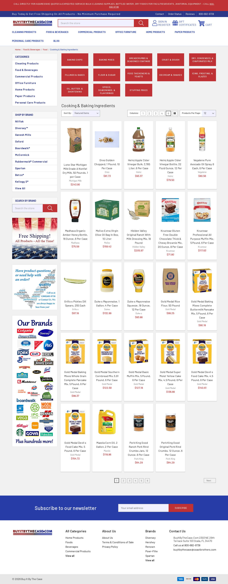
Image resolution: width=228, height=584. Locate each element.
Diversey (150, 537)
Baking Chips (75, 59)
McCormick (22, 154)
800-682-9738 (206, 13)
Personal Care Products (28, 40)
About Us (107, 537)
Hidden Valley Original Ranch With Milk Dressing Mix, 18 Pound (139, 236)
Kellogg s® (22, 181)
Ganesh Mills (23, 134)
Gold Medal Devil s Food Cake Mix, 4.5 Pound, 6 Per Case (202, 376)
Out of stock (75, 182)
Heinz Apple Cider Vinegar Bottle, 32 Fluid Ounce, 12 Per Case (170, 166)
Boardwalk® (22, 148)
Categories (22, 56)
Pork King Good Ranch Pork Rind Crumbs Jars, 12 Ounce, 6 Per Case (138, 448)
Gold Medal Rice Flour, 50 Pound (170, 303)
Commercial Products (92, 31)
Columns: (134, 113)
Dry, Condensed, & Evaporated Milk (203, 60)
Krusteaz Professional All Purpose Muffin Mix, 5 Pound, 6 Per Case (202, 236)
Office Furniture (125, 31)
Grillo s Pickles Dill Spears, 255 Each (75, 303)
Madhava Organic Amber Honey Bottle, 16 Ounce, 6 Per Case (75, 234)
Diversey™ (21, 128)
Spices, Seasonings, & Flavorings (106, 90)
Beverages (71, 546)
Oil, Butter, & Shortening (75, 90)
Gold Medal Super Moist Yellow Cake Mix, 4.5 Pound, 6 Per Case (170, 378)
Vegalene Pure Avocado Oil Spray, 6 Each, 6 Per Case (202, 164)
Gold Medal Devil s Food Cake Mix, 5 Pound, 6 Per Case (75, 446)
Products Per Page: (191, 113)
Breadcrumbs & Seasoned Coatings (138, 60)
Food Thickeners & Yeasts (139, 75)
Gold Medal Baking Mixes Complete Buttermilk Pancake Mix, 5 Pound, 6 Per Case (202, 309)
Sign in (162, 21)
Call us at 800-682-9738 (186, 545)
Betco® (19, 174)
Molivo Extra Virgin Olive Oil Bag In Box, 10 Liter (107, 234)
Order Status (174, 13)
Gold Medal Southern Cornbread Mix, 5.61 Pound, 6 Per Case (107, 376)
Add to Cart (202, 182)
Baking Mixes (107, 59)
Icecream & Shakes (170, 75)
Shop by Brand (24, 114)
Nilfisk (19, 121)
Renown (150, 546)
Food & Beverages (57, 31)
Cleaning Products (24, 31)
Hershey (150, 542)
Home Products (155, 31)
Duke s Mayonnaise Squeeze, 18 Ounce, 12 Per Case (138, 305)
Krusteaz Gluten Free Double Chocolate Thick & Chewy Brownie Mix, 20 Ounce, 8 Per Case (170, 238)
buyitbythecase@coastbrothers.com (194, 549)
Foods (69, 542)
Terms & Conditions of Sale (118, 542)
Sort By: (68, 113)
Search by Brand (25, 200)
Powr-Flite (151, 551)
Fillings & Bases (75, 75)
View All (20, 188)
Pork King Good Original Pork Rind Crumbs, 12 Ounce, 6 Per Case (170, 448)
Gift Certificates (187, 23)
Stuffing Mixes (139, 90)
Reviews (190, 13)
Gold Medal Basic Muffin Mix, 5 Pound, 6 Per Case (139, 376)
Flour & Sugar (106, 75)
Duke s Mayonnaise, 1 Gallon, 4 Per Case (107, 303)
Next (209, 480)
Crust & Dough (170, 59)
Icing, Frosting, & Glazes (202, 75)
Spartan (20, 168)
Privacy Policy (110, 546)
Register (164, 24)
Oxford (19, 141)
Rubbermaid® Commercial (31, 161)
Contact (159, 13)
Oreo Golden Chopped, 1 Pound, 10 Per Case (107, 164)
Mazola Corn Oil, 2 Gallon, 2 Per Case (107, 444)
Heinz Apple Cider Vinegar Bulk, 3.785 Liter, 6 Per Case (138, 164)
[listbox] (86, 113)
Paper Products (185, 31)
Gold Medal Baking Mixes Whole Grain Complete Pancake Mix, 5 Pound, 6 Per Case (75, 380)
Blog (56, 40)
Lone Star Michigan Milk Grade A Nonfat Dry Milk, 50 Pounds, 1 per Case (75, 170)
